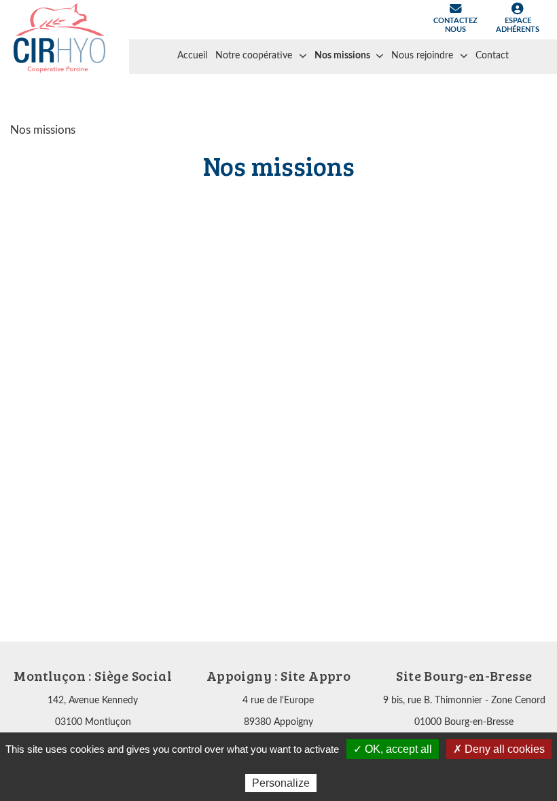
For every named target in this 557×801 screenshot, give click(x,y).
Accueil (192, 55)
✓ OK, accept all (392, 749)
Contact (492, 55)
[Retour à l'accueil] (59, 37)
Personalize (281, 783)
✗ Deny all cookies (499, 749)
